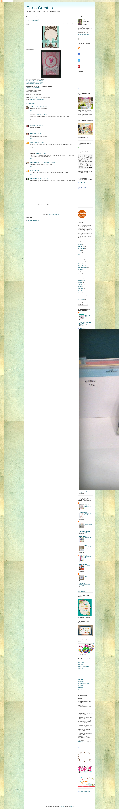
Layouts (79, 278)
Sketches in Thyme (82, 687)
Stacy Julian (80, 689)
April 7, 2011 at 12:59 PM (38, 125)
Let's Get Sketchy (81, 280)
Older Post (72, 210)
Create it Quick (81, 261)
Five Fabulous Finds (82, 267)
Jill (30, 170)
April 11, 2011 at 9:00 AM (43, 178)
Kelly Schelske (33, 106)
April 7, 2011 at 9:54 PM (37, 133)
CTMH (37, 99)
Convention (80, 259)
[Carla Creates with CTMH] (82, 204)
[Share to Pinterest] (49, 97)
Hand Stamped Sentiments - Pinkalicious (35, 80)
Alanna (31, 125)
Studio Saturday (81, 294)
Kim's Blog (80, 672)
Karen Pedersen (83, 555)
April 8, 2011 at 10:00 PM (49, 162)
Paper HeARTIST (83, 545)
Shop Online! (30, 13)
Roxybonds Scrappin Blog (83, 683)
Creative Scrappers (82, 670)
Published (80, 286)
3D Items (80, 244)
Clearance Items (45, 13)
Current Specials (37, 13)
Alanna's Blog (81, 662)
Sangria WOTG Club (83, 324)
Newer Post (30, 210)
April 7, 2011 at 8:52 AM (42, 106)
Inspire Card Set (87, 537)
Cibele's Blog (80, 668)
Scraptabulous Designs (84, 531)
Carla (85, 19)
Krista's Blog (80, 674)
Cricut (79, 263)
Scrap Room (80, 288)
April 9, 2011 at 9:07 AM (37, 170)
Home (51, 210)
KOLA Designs (82, 328)
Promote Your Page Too (82, 205)
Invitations (80, 275)
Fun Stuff (80, 269)
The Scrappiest (81, 691)
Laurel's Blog (80, 677)
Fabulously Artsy (83, 564)
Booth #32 (81, 574)
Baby (31, 99)
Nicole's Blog (80, 679)
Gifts (79, 271)
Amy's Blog (80, 664)
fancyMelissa (82, 583)
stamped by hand (83, 312)
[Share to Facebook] (48, 97)
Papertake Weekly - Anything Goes (34, 83)
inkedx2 (31, 142)
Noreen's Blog (81, 681)
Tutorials (79, 297)
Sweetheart (41, 99)
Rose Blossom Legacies (85, 521)
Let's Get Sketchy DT (82, 591)
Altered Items (81, 246)
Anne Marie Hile (33, 178)
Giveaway (80, 273)
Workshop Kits (81, 299)
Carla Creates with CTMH (82, 187)
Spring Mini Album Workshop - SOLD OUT (88, 524)
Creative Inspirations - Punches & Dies (34, 82)
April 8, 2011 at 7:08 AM (39, 142)
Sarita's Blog (80, 685)
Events (55, 13)
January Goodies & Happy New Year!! (87, 315)
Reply (31, 110)
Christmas (80, 254)
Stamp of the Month (82, 290)
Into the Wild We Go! (83, 532)
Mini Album (80, 282)
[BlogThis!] (45, 97)
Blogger (71, 806)
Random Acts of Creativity (47, 23)
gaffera (62, 806)
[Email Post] (42, 97)
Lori (31, 133)
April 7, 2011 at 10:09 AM (41, 114)
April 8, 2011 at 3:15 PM (41, 153)
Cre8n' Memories (83, 512)
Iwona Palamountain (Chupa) (36, 162)
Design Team (80, 265)
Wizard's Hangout (83, 536)
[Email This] (44, 97)
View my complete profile (83, 34)
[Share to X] (46, 97)
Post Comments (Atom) (54, 214)
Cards (34, 99)
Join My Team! (61, 13)
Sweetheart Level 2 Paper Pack (33, 87)
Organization (80, 284)
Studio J (51, 13)
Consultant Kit (81, 256)
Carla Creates (39, 7)
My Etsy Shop (68, 13)
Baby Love (28, 88)
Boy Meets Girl (81, 248)
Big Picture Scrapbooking (83, 666)
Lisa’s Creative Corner (84, 503)
